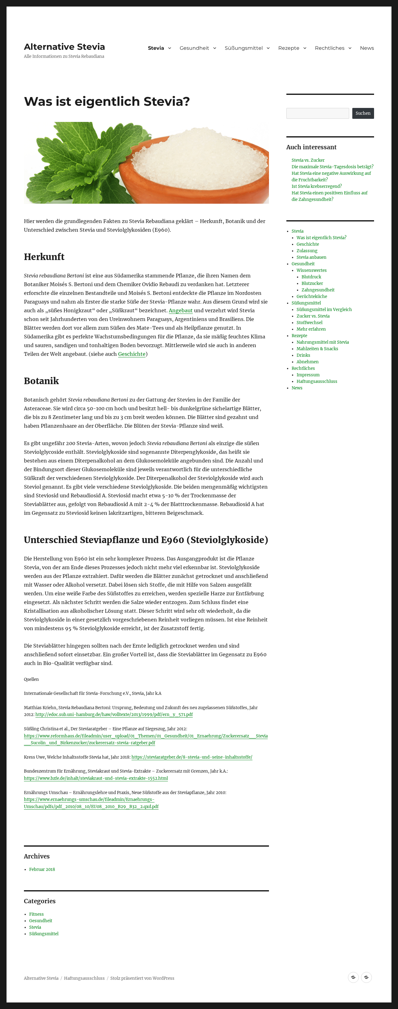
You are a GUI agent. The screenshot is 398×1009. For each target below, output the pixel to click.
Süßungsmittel (244, 48)
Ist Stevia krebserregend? (317, 186)
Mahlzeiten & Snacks (317, 348)
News (367, 48)
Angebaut (181, 310)
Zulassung (307, 250)
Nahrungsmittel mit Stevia (323, 342)
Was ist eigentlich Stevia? (321, 237)
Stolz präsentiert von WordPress (142, 978)
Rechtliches (330, 48)
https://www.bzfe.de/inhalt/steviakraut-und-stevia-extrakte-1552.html (96, 778)
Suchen (363, 113)
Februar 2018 (42, 869)
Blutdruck (311, 277)
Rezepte (288, 48)
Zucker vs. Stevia (313, 316)
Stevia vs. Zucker (308, 160)
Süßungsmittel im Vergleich (324, 309)
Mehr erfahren (311, 329)
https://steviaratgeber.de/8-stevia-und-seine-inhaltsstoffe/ (192, 757)
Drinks (303, 355)
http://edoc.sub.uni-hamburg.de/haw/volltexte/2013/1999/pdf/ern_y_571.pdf (114, 714)
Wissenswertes (312, 270)
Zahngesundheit (318, 290)
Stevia (156, 48)
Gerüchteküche (312, 296)
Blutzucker (312, 283)
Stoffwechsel (309, 322)
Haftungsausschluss (317, 381)
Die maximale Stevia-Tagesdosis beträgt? (332, 167)
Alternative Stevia (64, 46)
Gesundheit (194, 48)
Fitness (36, 914)
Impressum (308, 375)
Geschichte (132, 354)
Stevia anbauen (311, 257)
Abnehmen (308, 362)
